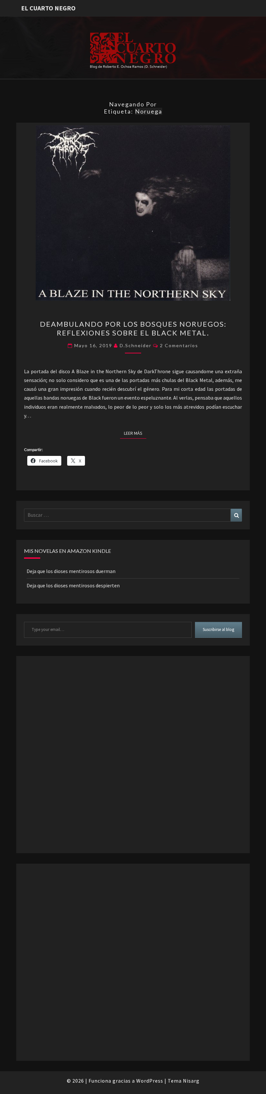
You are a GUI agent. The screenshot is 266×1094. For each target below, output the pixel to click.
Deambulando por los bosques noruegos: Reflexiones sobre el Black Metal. (133, 328)
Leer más (135, 433)
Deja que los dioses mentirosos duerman (71, 571)
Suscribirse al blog (218, 629)
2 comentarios (179, 345)
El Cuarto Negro (48, 8)
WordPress (149, 1080)
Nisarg (191, 1080)
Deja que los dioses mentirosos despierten (73, 585)
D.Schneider (135, 345)
